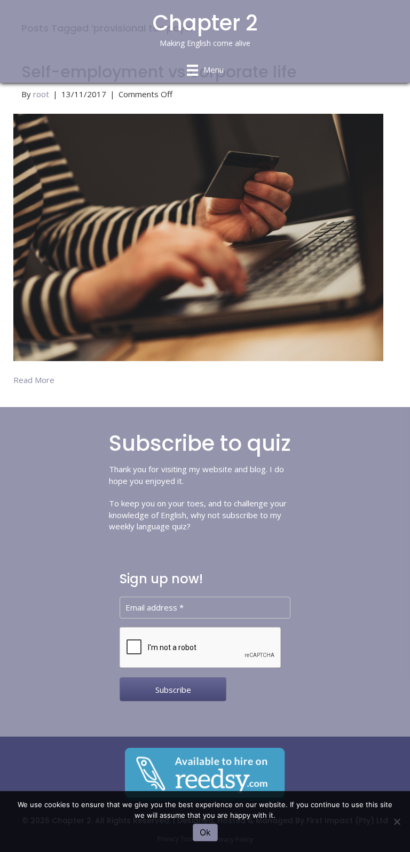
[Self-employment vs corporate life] (198, 236)
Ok (205, 832)
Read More (33, 379)
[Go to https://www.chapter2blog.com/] (205, 31)
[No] (396, 821)
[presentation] (201, 648)
